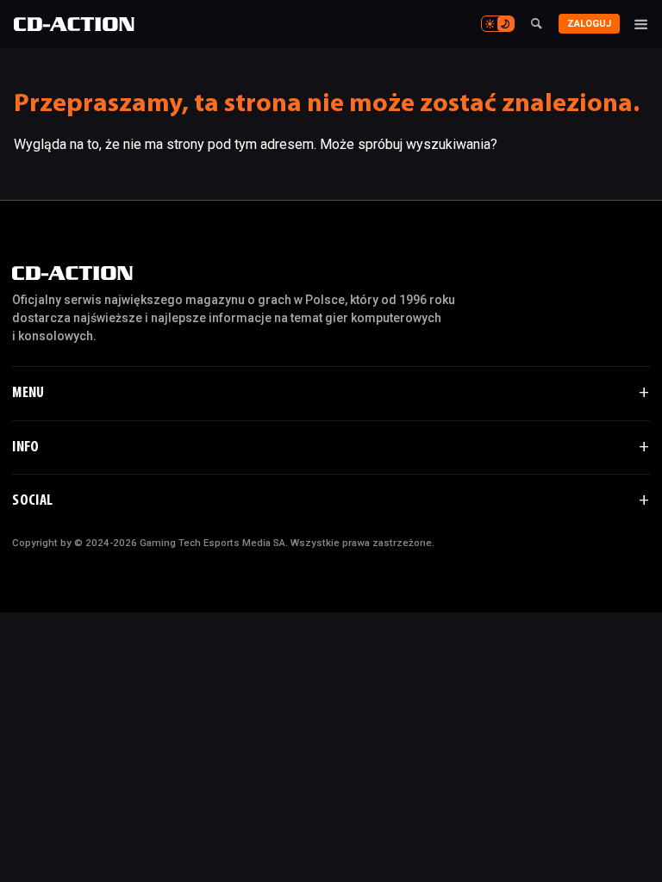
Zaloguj (589, 23)
